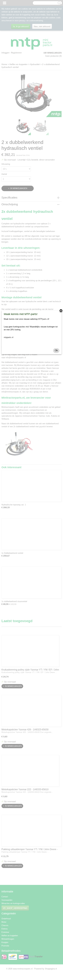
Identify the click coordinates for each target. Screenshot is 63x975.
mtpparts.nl (8, 337)
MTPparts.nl (43, 319)
